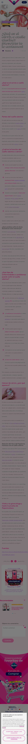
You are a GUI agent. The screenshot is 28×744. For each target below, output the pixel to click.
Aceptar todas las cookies (14, 732)
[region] (14, 728)
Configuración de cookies (14, 738)
